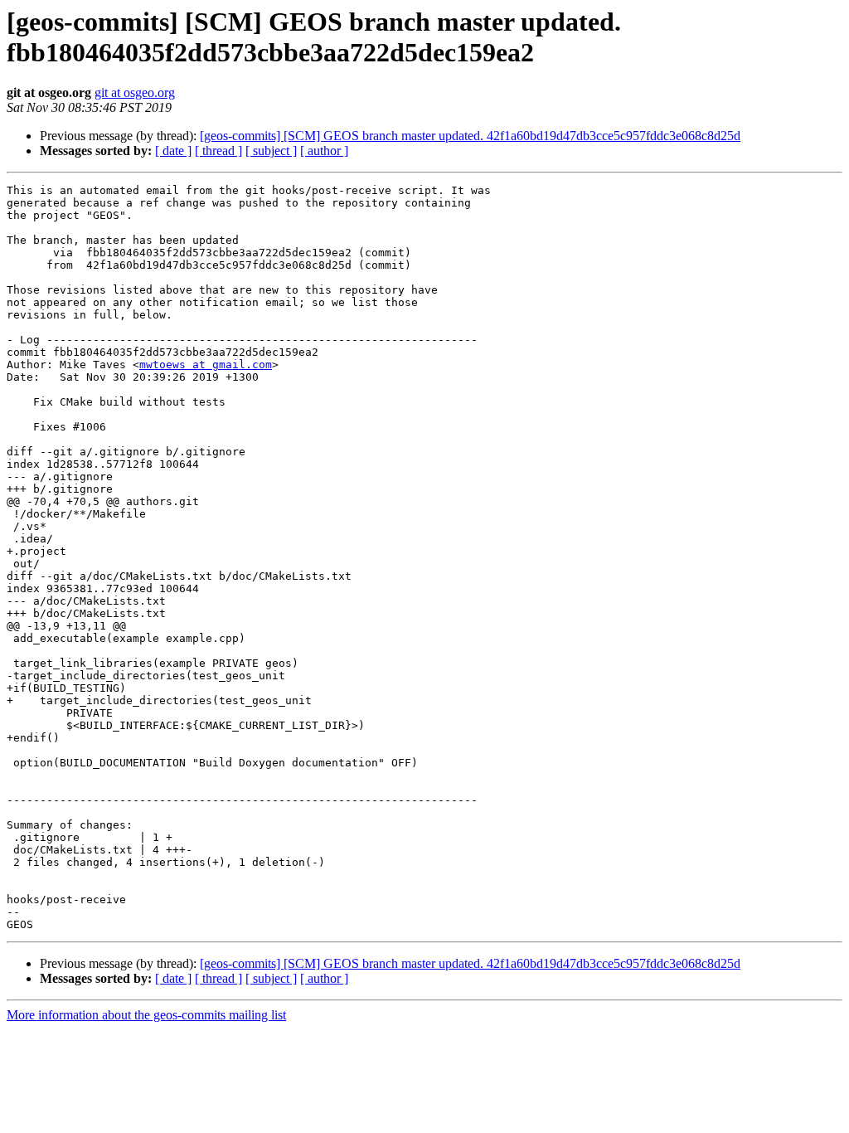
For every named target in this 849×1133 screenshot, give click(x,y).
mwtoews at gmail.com (205, 364)
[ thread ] (218, 150)
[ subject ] (271, 150)
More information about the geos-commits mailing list (146, 1015)
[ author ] (324, 150)
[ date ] (173, 150)
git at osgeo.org (135, 92)
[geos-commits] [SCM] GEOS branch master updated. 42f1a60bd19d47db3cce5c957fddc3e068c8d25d (470, 136)
